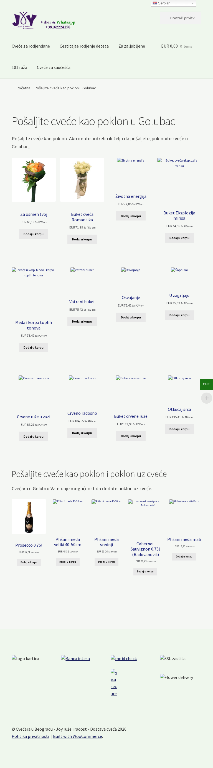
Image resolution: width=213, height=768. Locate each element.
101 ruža (19, 67)
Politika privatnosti (30, 736)
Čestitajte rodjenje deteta (84, 46)
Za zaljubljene (131, 46)
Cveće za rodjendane (31, 46)
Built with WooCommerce (77, 736)
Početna (23, 87)
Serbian (163, 3)
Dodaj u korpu (34, 234)
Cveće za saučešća (53, 67)
